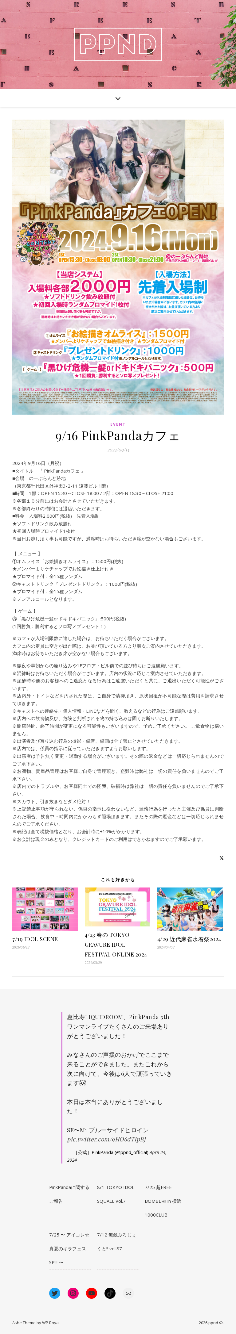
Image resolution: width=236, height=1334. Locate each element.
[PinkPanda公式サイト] (118, 44)
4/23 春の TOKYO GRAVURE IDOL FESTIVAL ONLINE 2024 (116, 944)
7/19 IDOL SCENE (35, 939)
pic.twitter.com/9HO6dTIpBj (106, 1139)
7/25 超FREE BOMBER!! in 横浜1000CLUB (163, 1201)
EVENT (118, 424)
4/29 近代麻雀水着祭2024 (189, 939)
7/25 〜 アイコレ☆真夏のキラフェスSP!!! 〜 (69, 1248)
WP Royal (51, 1322)
